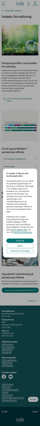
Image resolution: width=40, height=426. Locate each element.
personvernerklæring (23, 232)
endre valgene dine (19, 229)
